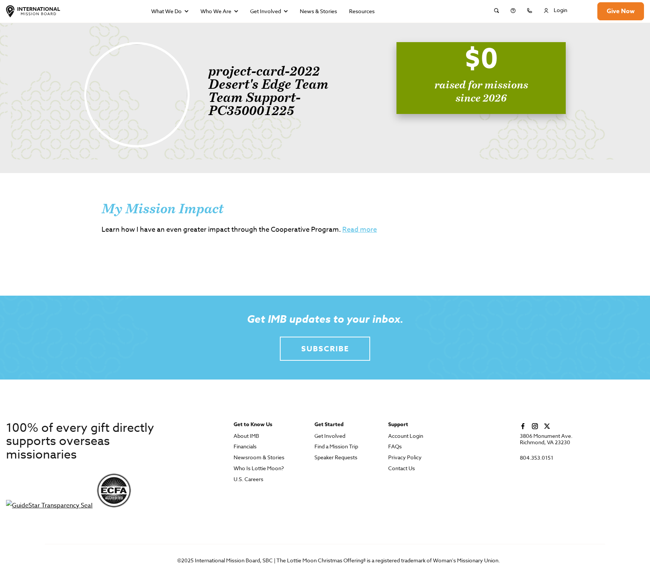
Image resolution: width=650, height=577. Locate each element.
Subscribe (325, 348)
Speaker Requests (335, 457)
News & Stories (318, 11)
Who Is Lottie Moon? (259, 468)
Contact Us (401, 468)
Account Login (405, 436)
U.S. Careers (248, 479)
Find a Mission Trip (336, 446)
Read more (359, 230)
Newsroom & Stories (259, 457)
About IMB (246, 436)
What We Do (166, 11)
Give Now (621, 11)
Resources (362, 11)
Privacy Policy (405, 457)
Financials (245, 446)
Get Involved (265, 11)
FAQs (395, 446)
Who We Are (215, 11)
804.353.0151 (536, 458)
